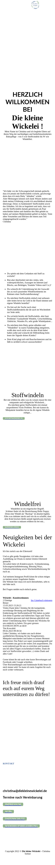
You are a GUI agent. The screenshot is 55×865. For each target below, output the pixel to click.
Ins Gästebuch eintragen (41, 600)
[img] (35, 5)
